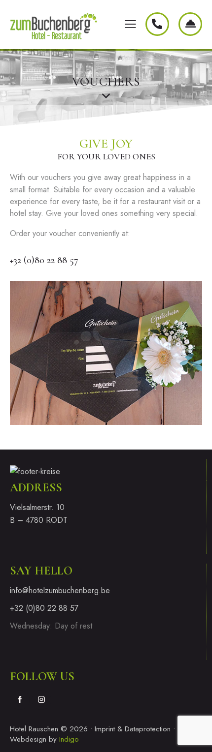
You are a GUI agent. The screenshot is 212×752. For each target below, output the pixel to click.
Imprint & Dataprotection (133, 728)
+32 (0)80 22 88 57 (44, 260)
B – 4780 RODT (40, 520)
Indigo (69, 739)
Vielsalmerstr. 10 (37, 507)
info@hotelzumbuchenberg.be (60, 590)
